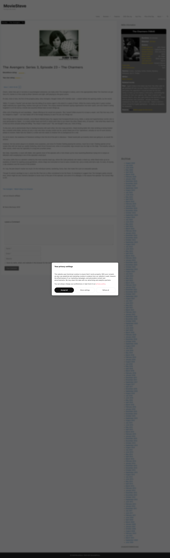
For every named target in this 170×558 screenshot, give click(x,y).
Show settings (85, 290)
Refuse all (106, 290)
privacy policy (100, 284)
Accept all (64, 290)
